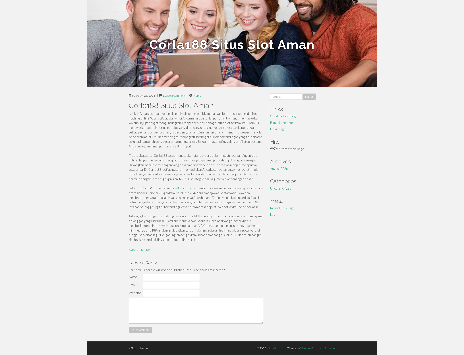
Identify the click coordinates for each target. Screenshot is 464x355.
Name (134, 277)
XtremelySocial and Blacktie (317, 348)
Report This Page (139, 249)
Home (197, 95)
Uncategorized (280, 188)
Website (135, 293)
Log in (274, 214)
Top (133, 348)
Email (133, 285)
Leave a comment (174, 95)
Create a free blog (283, 116)
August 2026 (279, 169)
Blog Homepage (281, 123)
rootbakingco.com (184, 188)
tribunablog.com (276, 348)
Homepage (278, 129)
